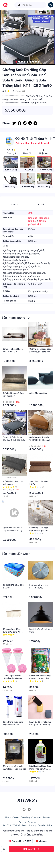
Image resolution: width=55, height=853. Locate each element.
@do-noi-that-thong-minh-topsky (33, 143)
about (8, 817)
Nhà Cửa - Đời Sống (38, 218)
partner (46, 817)
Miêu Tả (15, 204)
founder (32, 822)
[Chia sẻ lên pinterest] (25, 123)
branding (25, 817)
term (24, 825)
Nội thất (32, 221)
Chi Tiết (40, 204)
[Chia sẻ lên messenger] (30, 123)
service (22, 822)
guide (49, 825)
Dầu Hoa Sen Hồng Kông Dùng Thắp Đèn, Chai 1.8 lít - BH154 (40, 769)
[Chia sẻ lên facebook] (19, 123)
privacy (32, 825)
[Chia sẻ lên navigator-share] (35, 123)
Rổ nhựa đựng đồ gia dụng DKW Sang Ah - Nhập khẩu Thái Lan (12, 632)
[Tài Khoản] (50, 4)
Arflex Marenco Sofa (38, 393)
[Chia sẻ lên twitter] (14, 123)
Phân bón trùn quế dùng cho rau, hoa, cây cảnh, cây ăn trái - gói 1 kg (40, 678)
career (15, 817)
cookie (41, 825)
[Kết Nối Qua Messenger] (29, 809)
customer (36, 817)
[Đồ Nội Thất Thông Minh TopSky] (4, 849)
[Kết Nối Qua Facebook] (24, 809)
